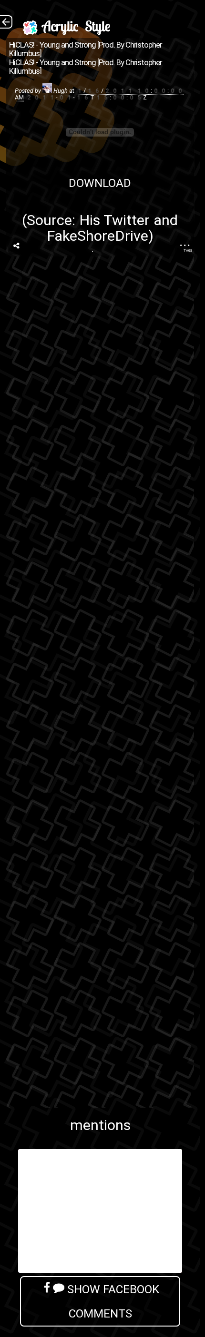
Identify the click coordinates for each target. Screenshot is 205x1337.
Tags (188, 250)
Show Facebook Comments (111, 1301)
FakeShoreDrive (97, 235)
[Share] (16, 246)
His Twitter (114, 220)
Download (100, 183)
